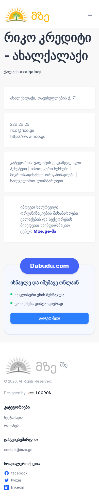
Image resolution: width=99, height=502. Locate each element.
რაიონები (12, 425)
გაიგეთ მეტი (49, 318)
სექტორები (13, 417)
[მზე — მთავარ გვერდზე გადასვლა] (27, 14)
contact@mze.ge (18, 449)
